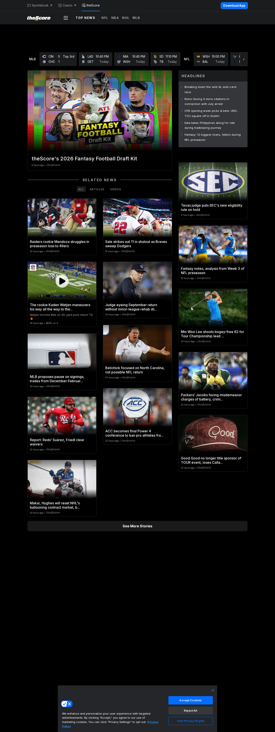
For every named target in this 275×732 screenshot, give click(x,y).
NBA (115, 18)
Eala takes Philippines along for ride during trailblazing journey (210, 125)
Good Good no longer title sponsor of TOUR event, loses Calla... (211, 460)
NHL (126, 18)
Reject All (190, 710)
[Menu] (66, 17)
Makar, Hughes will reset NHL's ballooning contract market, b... (55, 505)
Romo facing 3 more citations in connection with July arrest (207, 101)
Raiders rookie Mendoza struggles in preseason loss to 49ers (59, 243)
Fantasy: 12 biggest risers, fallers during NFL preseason (213, 137)
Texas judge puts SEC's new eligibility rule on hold (211, 207)
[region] (137, 708)
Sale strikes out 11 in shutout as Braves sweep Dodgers (136, 243)
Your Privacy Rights (191, 721)
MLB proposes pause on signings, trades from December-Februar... (57, 378)
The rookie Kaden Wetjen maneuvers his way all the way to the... (60, 307)
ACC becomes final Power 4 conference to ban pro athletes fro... (134, 433)
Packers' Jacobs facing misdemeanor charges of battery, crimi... (211, 397)
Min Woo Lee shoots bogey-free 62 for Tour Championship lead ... (212, 334)
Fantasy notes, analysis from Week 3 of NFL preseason (212, 270)
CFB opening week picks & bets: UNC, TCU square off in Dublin (211, 113)
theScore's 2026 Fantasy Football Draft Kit (84, 158)
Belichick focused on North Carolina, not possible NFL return (135, 370)
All (81, 189)
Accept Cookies (190, 700)
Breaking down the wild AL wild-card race (211, 89)
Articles (97, 189)
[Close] (213, 690)
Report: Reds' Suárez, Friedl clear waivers (57, 442)
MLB (136, 18)
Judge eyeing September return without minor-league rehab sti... (131, 307)
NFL (104, 18)
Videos (115, 189)
